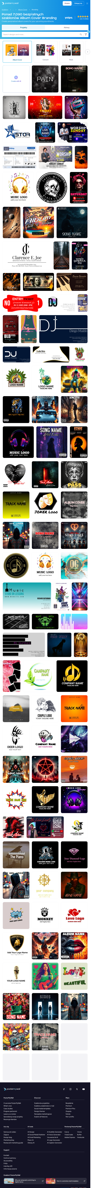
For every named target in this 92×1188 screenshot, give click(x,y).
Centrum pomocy (10, 1158)
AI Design (31, 1132)
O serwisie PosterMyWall (12, 1103)
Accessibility (8, 1161)
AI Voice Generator (54, 1135)
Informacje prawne (10, 1169)
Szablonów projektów (41, 1103)
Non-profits (70, 1117)
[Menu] (87, 3)
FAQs (6, 1163)
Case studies (8, 1109)
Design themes (39, 1111)
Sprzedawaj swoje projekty (13, 1117)
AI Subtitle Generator (54, 1132)
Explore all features (41, 1117)
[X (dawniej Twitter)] (77, 1089)
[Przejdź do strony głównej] (9, 3)
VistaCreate (69, 1135)
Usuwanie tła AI (52, 1137)
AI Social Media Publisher (36, 1135)
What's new (8, 1106)
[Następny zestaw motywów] (87, 52)
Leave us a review (10, 1114)
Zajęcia (6, 1135)
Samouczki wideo (10, 1132)
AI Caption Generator (54, 1143)
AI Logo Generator (53, 1140)
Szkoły (68, 1114)
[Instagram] (70, 1089)
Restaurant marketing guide (13, 1143)
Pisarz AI (31, 1140)
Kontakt (6, 1155)
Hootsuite (80, 1137)
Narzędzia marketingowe (43, 1114)
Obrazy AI (31, 1143)
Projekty (23, 27)
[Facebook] (64, 1089)
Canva (67, 1132)
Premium (69, 1106)
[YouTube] (83, 1089)
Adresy (67, 27)
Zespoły (68, 1111)
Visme (79, 1132)
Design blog (8, 1137)
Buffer (79, 1135)
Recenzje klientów (10, 1119)
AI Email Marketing (34, 1137)
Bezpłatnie (69, 1103)
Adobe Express (70, 1137)
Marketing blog (9, 1140)
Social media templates (42, 1109)
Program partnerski (10, 1111)
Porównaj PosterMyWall (73, 1127)
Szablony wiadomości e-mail (44, 1106)
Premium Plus (70, 1109)
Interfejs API (8, 1166)
